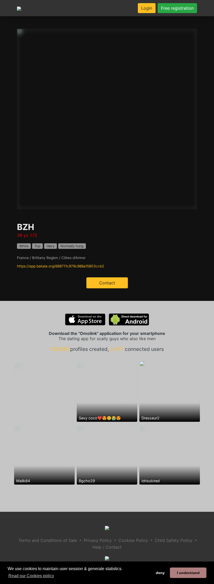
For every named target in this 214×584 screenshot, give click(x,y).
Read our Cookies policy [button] (31, 576)
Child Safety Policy (173, 540)
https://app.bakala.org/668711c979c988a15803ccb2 (60, 266)
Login (146, 8)
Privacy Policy (98, 540)
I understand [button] (188, 573)
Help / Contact (107, 547)
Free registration (177, 8)
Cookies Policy (133, 540)
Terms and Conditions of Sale (48, 540)
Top (37, 246)
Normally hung (72, 246)
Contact (107, 282)
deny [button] (160, 573)
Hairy (50, 246)
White (23, 246)
